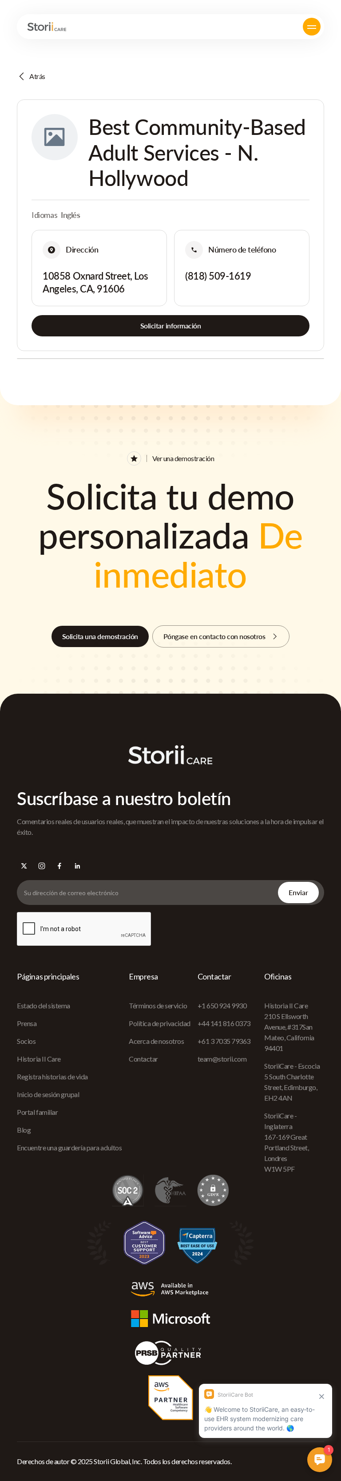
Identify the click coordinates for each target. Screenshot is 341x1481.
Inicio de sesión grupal (48, 1094)
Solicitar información (170, 325)
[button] (312, 27)
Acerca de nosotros (156, 1041)
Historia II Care (38, 1058)
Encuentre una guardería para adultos (69, 1147)
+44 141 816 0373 (224, 1023)
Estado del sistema (43, 1005)
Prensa (26, 1023)
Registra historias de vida (52, 1076)
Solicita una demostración (100, 636)
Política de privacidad (159, 1023)
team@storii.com (222, 1058)
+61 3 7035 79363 (224, 1041)
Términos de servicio (158, 1005)
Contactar (143, 1058)
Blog (24, 1130)
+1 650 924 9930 (222, 1005)
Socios (26, 1041)
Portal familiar (37, 1112)
